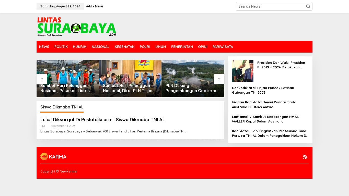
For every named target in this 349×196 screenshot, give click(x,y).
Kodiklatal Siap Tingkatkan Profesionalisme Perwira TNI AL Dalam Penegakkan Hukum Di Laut (269, 133)
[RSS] (305, 156)
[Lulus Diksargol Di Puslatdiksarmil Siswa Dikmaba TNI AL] (186, 131)
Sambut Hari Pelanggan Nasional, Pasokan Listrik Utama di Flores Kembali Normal (65, 88)
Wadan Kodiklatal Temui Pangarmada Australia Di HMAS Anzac (264, 104)
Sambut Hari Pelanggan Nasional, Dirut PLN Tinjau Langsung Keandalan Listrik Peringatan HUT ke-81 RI (130, 88)
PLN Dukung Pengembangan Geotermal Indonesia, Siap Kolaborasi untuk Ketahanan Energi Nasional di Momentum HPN (193, 88)
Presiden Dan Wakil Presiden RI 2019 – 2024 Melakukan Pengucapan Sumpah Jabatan (281, 64)
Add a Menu (94, 6)
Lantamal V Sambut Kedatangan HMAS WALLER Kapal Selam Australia (265, 119)
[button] (308, 6)
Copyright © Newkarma (58, 171)
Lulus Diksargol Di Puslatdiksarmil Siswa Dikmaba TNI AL (102, 119)
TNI (42, 126)
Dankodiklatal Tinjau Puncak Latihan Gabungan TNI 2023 (263, 90)
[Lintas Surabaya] (77, 26)
